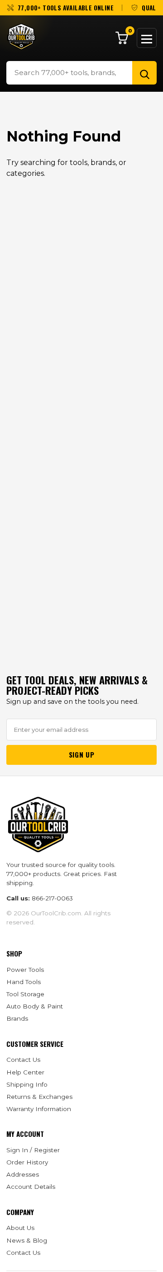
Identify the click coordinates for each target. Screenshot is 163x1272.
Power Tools (25, 969)
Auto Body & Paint (34, 1006)
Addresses (22, 1174)
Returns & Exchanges (39, 1096)
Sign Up (81, 754)
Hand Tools (23, 981)
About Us (20, 1227)
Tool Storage (25, 994)
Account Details (30, 1186)
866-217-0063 (52, 898)
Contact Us (23, 1059)
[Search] (144, 73)
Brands (17, 1018)
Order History (27, 1162)
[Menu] (147, 38)
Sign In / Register (33, 1150)
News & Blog (26, 1240)
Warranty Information (38, 1108)
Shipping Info (27, 1084)
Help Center (25, 1072)
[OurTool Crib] (21, 37)
